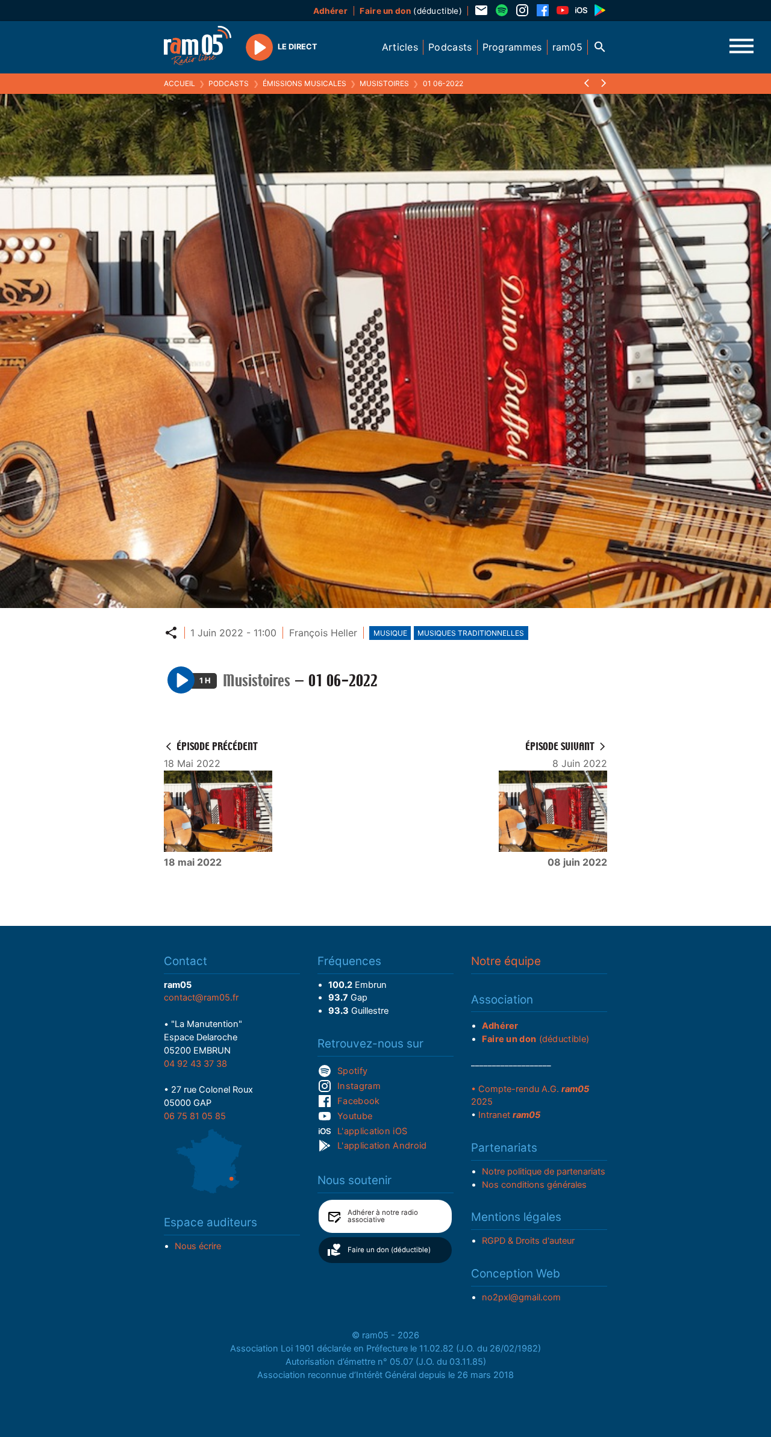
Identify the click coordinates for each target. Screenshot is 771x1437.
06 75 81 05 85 (195, 1116)
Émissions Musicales (304, 83)
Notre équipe (506, 961)
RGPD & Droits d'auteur (528, 1240)
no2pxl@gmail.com (521, 1297)
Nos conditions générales (534, 1184)
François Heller (323, 633)
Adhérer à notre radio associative (383, 1216)
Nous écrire (198, 1246)
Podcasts (228, 83)
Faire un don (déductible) (389, 1250)
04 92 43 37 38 (195, 1063)
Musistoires (384, 83)
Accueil (179, 83)
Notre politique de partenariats (543, 1171)
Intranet (509, 1115)
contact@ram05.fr (201, 997)
